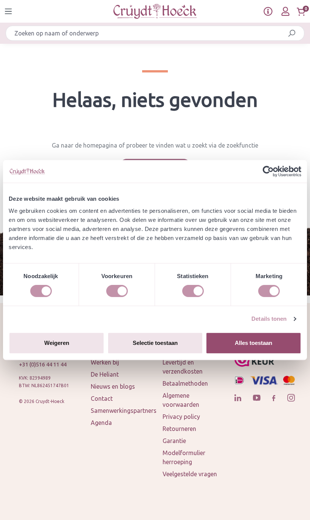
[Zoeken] (291, 33)
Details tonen (269, 318)
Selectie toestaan (155, 343)
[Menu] (8, 11)
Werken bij (105, 362)
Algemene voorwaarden (181, 400)
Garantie (174, 440)
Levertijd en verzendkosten (183, 367)
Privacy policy (181, 416)
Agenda (101, 422)
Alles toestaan (253, 343)
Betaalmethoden (185, 383)
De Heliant (105, 374)
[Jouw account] (285, 11)
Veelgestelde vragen (190, 474)
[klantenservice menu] (268, 11)
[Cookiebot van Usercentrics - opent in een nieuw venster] (268, 171)
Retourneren (179, 428)
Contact (102, 398)
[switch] (117, 291)
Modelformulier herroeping (184, 457)
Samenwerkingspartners (124, 410)
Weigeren (56, 343)
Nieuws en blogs (113, 386)
